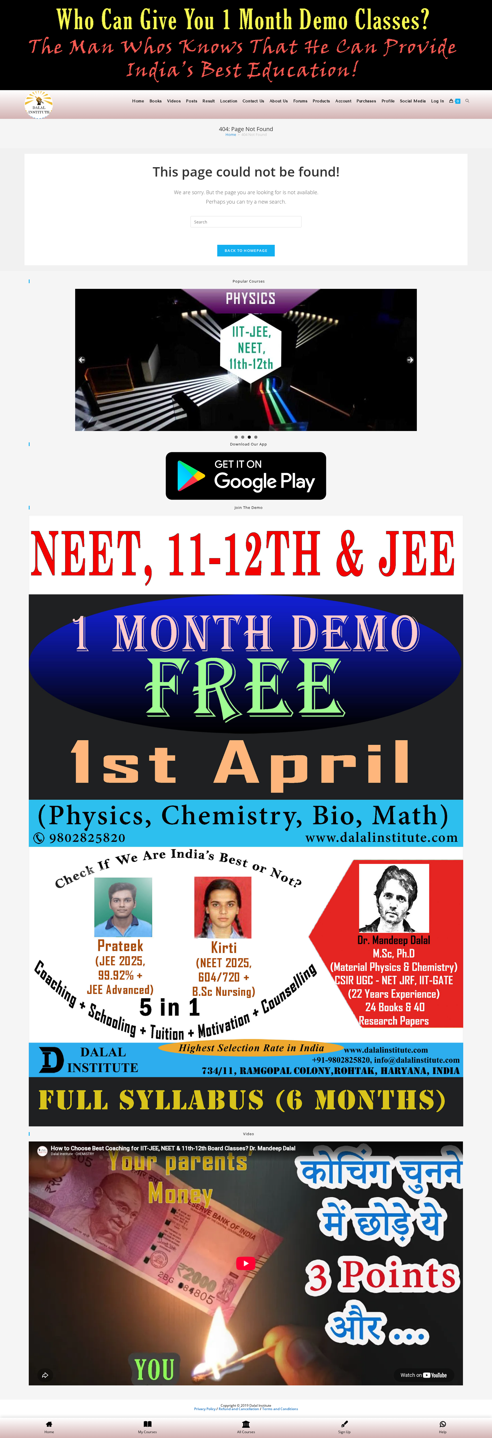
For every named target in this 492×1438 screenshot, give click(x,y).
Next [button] (410, 360)
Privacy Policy (205, 1408)
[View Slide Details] (246, 360)
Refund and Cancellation (239, 1408)
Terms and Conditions (280, 1408)
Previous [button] (81, 360)
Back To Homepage (246, 250)
